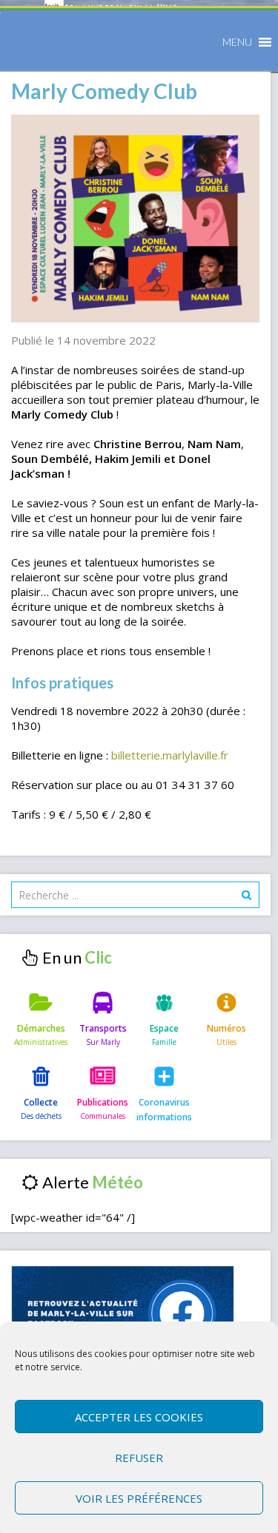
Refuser (139, 1457)
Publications (102, 1102)
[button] (237, 42)
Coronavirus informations (164, 1109)
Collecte (41, 1102)
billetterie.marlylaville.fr (169, 755)
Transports (103, 1028)
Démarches (41, 1028)
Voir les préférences (139, 1498)
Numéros (226, 1028)
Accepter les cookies (139, 1417)
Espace (164, 1028)
